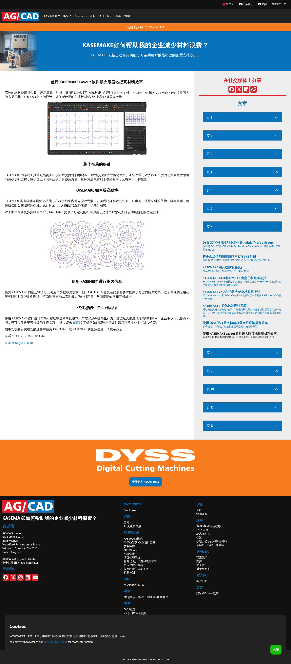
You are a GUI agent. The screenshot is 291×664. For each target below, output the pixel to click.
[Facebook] (5, 578)
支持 (264, 4)
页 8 (209, 352)
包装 (199, 537)
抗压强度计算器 (133, 565)
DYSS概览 (129, 609)
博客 (118, 16)
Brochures (80, 16)
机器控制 (129, 572)
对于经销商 (203, 568)
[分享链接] (253, 90)
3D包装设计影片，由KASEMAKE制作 (146, 597)
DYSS (66, 16)
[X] (13, 578)
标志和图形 (203, 533)
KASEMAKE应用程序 (208, 526)
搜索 (127, 16)
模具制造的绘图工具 (136, 568)
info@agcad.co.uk (27, 562)
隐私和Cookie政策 (207, 593)
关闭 (276, 649)
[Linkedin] (27, 578)
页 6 (209, 208)
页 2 (209, 135)
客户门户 (280, 4)
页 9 (209, 371)
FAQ (101, 16)
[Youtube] (35, 578)
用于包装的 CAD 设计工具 (139, 542)
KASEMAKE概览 (133, 538)
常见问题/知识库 (134, 584)
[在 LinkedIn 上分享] (246, 90)
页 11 (210, 407)
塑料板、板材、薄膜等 (210, 545)
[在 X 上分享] (239, 90)
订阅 (92, 16)
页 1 (209, 117)
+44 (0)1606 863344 (150, 27)
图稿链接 (129, 553)
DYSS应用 (202, 530)
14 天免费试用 (132, 526)
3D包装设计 (131, 550)
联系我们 (247, 4)
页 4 (209, 172)
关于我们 (201, 565)
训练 (199, 510)
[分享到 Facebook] (231, 90)
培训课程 (201, 514)
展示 (109, 16)
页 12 (210, 425)
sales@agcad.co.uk (20, 342)
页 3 (209, 154)
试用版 (77, 322)
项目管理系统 (132, 557)
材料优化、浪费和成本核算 (140, 561)
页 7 (209, 226)
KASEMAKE (50, 16)
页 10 (210, 389)
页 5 (209, 190)
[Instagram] (20, 578)
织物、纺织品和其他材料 (211, 541)
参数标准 (129, 546)
